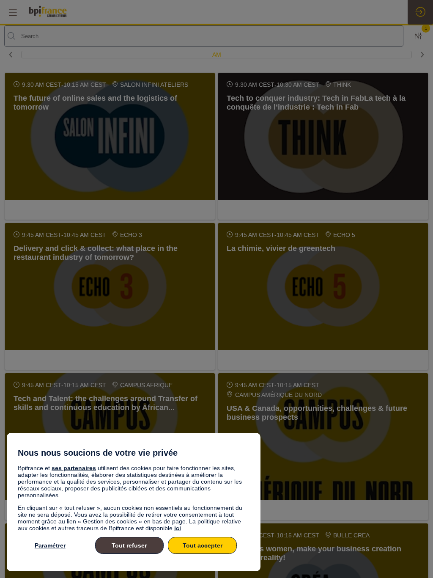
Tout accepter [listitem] (202, 545)
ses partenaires (74, 468)
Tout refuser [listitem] (129, 545)
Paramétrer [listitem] (50, 545)
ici (177, 528)
